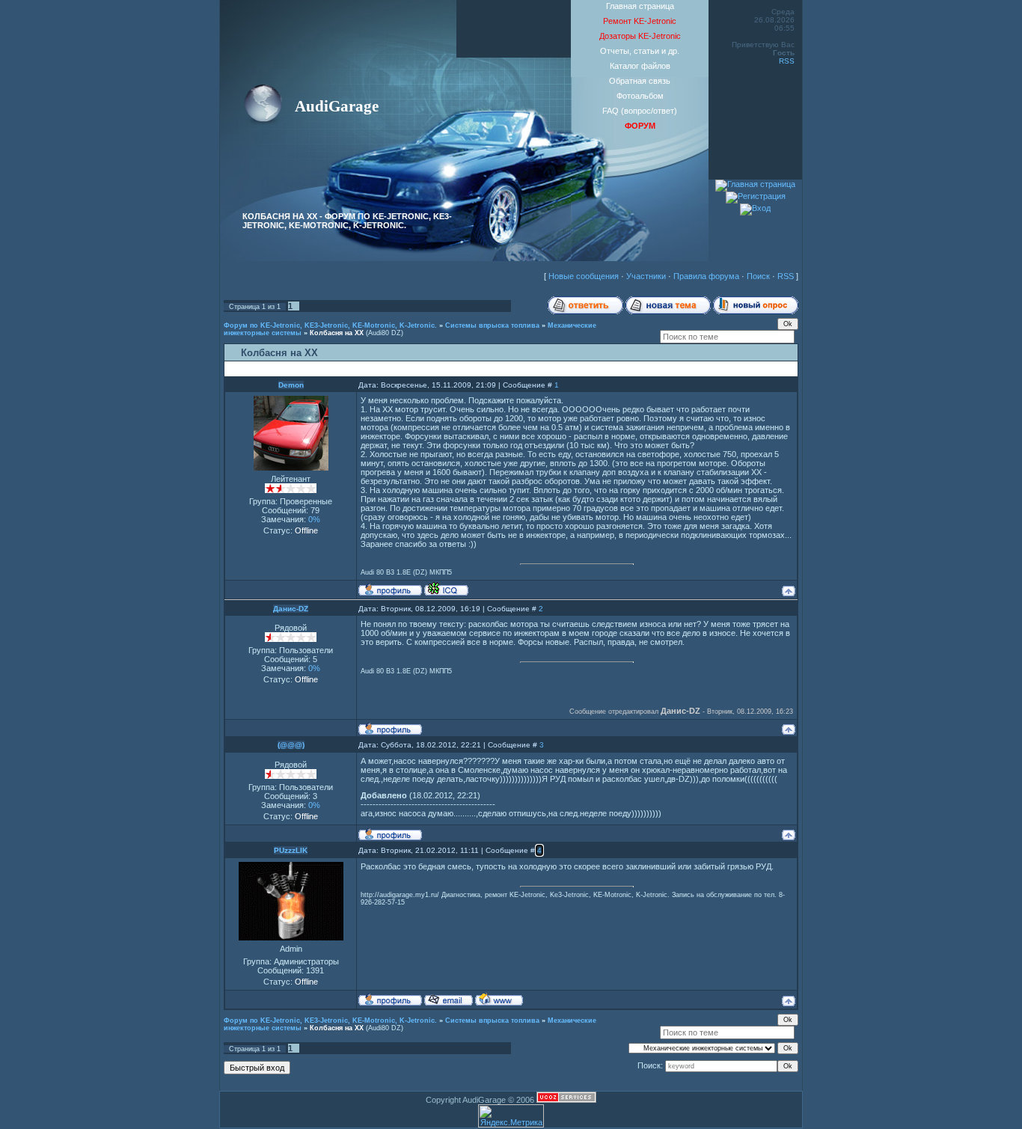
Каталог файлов (640, 65)
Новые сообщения (583, 276)
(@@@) (291, 745)
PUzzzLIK (290, 850)
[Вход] (755, 208)
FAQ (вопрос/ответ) (639, 110)
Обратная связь (639, 80)
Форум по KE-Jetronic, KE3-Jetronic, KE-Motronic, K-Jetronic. (330, 325)
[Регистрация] (756, 196)
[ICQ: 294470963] (446, 589)
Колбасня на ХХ (337, 333)
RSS (787, 61)
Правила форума (706, 276)
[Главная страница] (755, 184)
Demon (291, 385)
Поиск (758, 276)
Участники (646, 276)
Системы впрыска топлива (492, 325)
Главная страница (640, 5)
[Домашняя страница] (499, 999)
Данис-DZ (290, 609)
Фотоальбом (640, 95)
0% (314, 519)
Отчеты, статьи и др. (639, 50)
